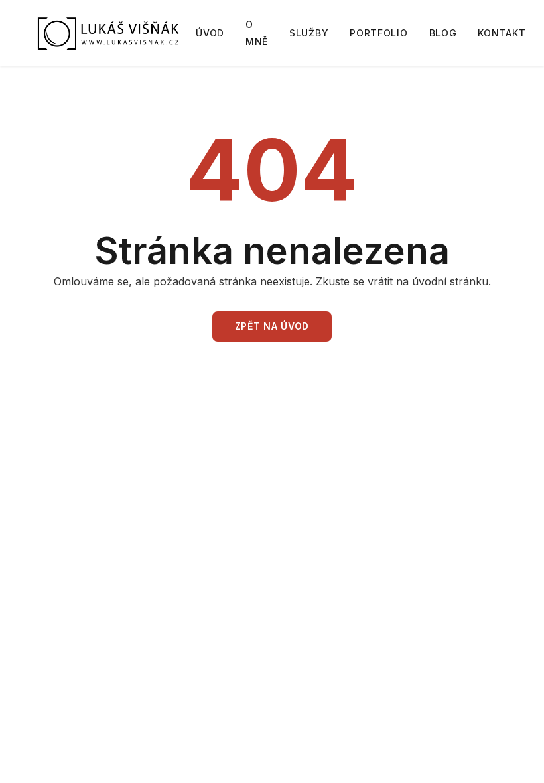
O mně (256, 33)
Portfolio (378, 32)
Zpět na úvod (272, 326)
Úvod (210, 32)
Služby (308, 32)
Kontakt (501, 32)
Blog (443, 32)
